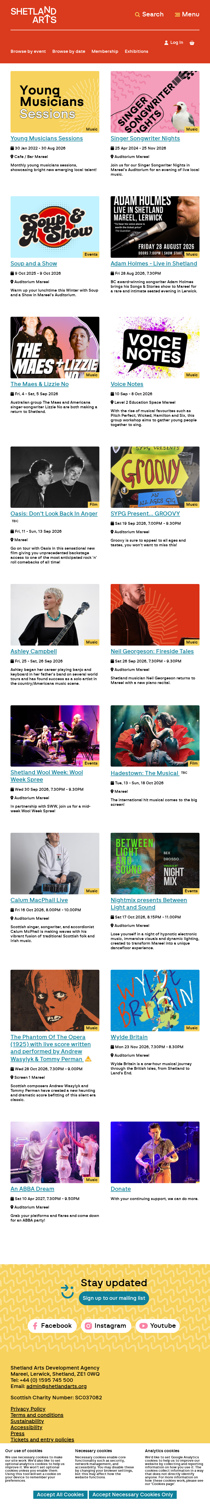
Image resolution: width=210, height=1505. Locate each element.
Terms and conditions (37, 1415)
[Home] (34, 12)
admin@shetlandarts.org (56, 1386)
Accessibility (26, 1427)
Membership (104, 51)
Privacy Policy (28, 1409)
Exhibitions (136, 51)
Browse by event (28, 51)
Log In (176, 42)
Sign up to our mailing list (114, 1298)
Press (17, 1433)
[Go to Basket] (194, 42)
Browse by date (68, 51)
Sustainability (27, 1421)
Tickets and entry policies (42, 1439)
